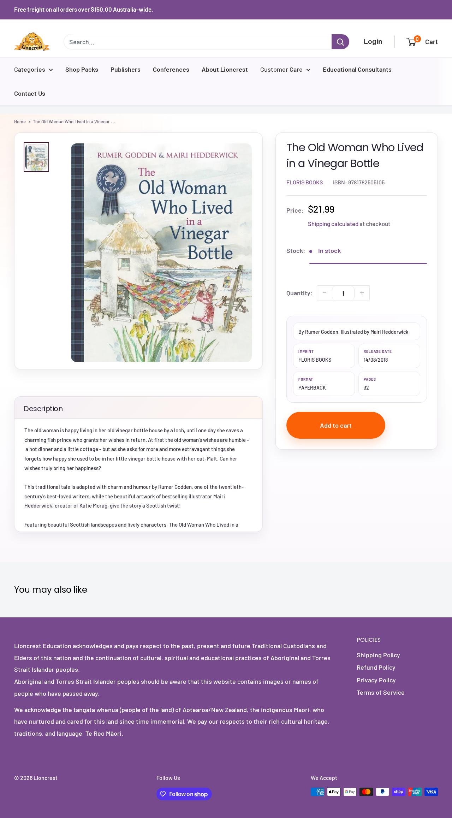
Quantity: (299, 292)
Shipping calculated (333, 223)
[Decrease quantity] (324, 292)
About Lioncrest (225, 69)
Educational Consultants (357, 69)
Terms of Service (381, 692)
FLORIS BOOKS (304, 181)
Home (20, 121)
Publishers (126, 69)
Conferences (171, 69)
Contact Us (29, 93)
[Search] (340, 41)
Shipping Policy (378, 655)
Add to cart (336, 425)
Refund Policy (376, 667)
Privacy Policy (376, 680)
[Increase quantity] (362, 292)
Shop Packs (81, 69)
